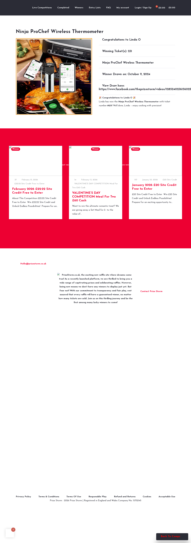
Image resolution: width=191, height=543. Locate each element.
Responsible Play (98, 497)
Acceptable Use (167, 497)
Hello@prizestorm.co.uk (33, 264)
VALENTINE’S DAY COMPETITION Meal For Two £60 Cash (94, 196)
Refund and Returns (124, 497)
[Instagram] (149, 264)
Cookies (147, 497)
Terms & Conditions (48, 497)
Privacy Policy (23, 497)
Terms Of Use (73, 497)
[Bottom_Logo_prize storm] (95, 378)
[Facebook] (143, 264)
